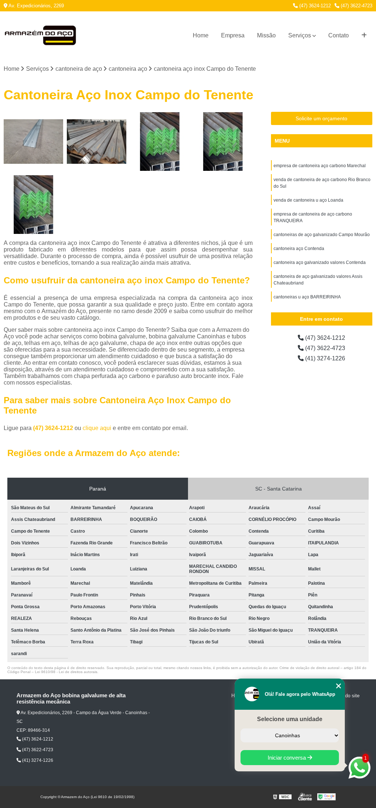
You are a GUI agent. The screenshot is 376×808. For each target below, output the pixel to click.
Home (201, 35)
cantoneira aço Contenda (299, 248)
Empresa (233, 35)
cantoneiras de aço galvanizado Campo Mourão (322, 234)
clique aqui (97, 428)
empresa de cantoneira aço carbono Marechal (320, 165)
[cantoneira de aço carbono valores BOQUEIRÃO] (33, 141)
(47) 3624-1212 (314, 5)
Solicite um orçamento (321, 118)
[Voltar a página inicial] (40, 35)
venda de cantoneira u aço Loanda (308, 200)
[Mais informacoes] (364, 35)
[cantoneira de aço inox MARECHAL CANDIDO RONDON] (223, 141)
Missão (266, 35)
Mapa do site (345, 695)
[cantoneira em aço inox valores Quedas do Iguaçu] (33, 204)
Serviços (299, 35)
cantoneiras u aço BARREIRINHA (307, 297)
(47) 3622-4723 (355, 5)
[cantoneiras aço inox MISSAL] (159, 141)
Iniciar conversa (287, 757)
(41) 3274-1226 (324, 358)
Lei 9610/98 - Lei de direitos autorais (66, 672)
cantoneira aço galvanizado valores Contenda (320, 262)
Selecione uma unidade (289, 719)
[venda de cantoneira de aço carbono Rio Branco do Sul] (96, 141)
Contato (338, 35)
